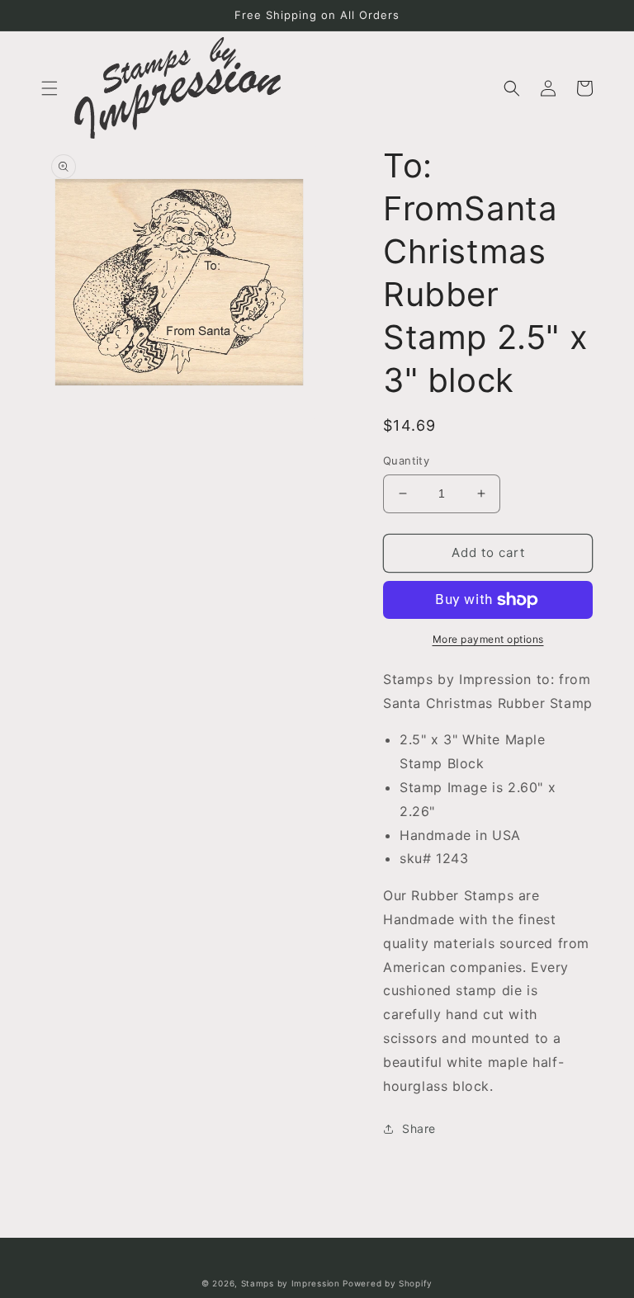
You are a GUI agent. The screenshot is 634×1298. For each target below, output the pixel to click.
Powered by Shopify (388, 1283)
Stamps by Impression (290, 1283)
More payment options (488, 639)
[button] (49, 88)
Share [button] (419, 1128)
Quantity (406, 460)
